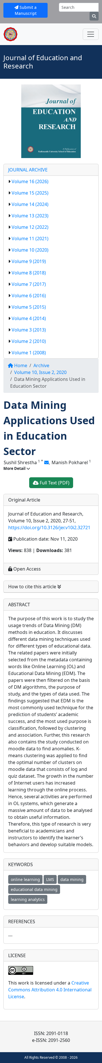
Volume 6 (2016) (29, 295)
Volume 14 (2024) (30, 204)
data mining (72, 879)
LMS (50, 879)
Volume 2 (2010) (29, 341)
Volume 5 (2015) (29, 307)
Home (20, 365)
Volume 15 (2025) (30, 193)
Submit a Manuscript (26, 10)
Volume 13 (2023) (30, 216)
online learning (25, 879)
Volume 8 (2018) (29, 273)
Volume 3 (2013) (29, 330)
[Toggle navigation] (91, 34)
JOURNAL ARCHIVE (28, 170)
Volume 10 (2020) (30, 250)
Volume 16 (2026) (30, 181)
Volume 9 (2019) (29, 261)
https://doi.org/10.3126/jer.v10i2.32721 (49, 527)
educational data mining (34, 889)
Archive (41, 365)
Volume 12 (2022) (30, 227)
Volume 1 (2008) (29, 352)
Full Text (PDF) (54, 483)
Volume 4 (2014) (29, 318)
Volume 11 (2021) (30, 238)
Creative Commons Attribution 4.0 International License (50, 990)
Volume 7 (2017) (29, 284)
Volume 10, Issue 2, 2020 (40, 372)
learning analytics (28, 899)
